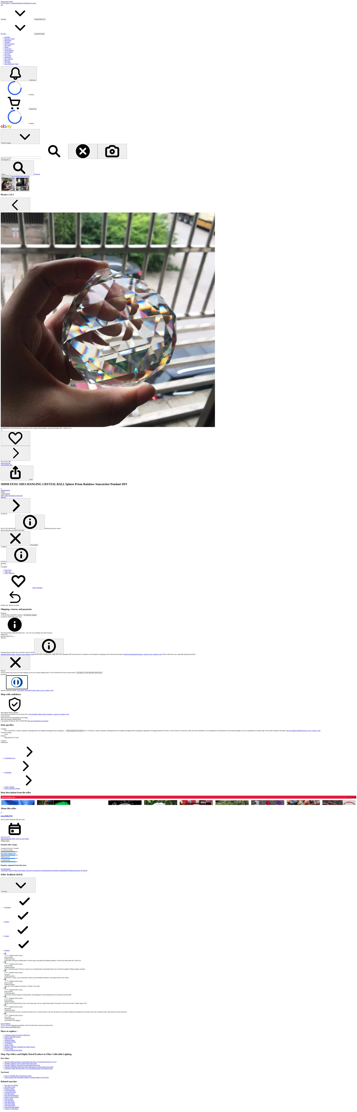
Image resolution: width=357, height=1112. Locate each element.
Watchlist (7, 42)
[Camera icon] (112, 151)
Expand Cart (32, 109)
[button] (17, 167)
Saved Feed (7, 49)
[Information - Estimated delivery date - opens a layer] (49, 646)
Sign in (7, 3)
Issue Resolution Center (11, 64)
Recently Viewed (9, 39)
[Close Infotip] (15, 538)
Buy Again (7, 45)
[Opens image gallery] (1, 430)
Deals (17, 3)
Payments (7, 54)
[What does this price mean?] (30, 522)
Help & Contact (31, 3)
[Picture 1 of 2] (8, 184)
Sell (2, 5)
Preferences (7, 57)
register (14, 3)
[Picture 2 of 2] (22, 184)
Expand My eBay (39, 34)
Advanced (37, 174)
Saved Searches (9, 50)
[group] (178, 321)
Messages (7, 60)
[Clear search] (83, 151)
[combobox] (20, 158)
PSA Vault (7, 62)
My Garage (7, 55)
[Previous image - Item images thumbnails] (15, 205)
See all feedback (5, 1023)
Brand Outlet (23, 3)
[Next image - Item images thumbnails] (15, 453)
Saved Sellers (8, 52)
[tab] (178, 716)
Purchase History (9, 44)
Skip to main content (7, 1)
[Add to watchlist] (15, 438)
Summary (7, 37)
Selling (6, 47)
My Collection (8, 59)
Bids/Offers (7, 40)
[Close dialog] (15, 662)
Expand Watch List (40, 19)
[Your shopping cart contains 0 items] (15, 109)
